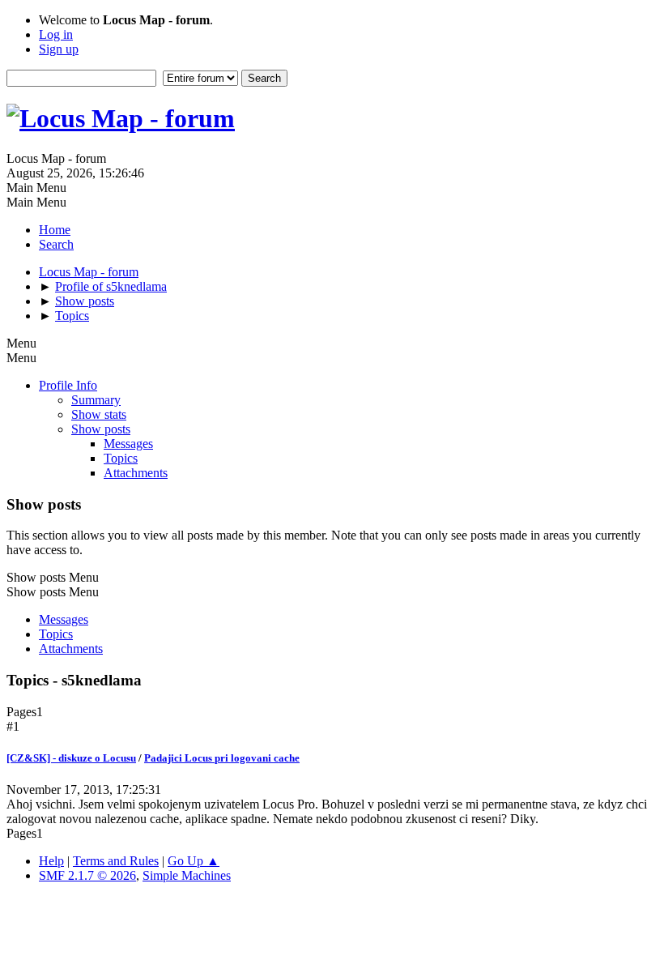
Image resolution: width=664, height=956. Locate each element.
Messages (128, 443)
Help (51, 861)
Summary (96, 400)
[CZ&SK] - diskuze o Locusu (71, 758)
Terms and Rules (116, 861)
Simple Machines (187, 875)
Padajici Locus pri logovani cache (222, 758)
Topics (121, 458)
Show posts (100, 429)
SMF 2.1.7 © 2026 (87, 875)
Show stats (98, 414)
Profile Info (68, 385)
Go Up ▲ (193, 861)
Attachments (136, 473)
